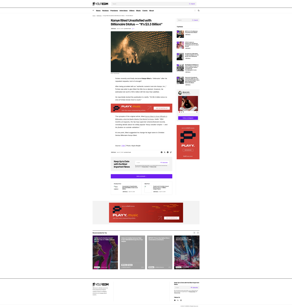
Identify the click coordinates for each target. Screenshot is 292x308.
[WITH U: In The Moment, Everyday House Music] (180, 34)
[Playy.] (146, 213)
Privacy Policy (145, 166)
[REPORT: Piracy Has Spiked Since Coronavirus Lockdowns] (159, 252)
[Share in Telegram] (167, 152)
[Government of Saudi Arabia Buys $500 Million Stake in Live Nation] (126, 188)
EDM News (99, 15)
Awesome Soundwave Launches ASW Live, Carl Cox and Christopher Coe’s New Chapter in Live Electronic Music (192, 80)
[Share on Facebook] (161, 152)
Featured (130, 264)
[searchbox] (149, 4)
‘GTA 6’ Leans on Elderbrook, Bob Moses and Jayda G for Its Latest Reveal (192, 44)
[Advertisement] (188, 142)
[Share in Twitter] (164, 152)
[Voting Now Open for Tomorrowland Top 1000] (186, 252)
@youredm (186, 92)
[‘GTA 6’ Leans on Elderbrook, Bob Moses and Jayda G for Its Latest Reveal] (180, 45)
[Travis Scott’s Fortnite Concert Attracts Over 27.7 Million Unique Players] (105, 252)
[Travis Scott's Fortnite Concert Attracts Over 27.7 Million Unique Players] (157, 188)
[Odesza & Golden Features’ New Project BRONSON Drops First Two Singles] (132, 252)
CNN (123, 146)
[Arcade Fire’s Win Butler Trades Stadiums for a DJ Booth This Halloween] (180, 56)
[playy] (141, 108)
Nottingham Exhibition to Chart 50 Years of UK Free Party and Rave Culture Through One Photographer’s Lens (192, 67)
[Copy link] (170, 152)
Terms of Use (153, 166)
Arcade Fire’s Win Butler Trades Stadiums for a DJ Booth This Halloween (192, 55)
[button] (93, 10)
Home (94, 15)
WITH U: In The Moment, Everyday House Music (191, 32)
